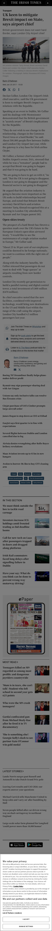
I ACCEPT (26, 919)
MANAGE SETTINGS (26, 926)
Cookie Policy (18, 886)
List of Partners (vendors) (12, 913)
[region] (26, 892)
